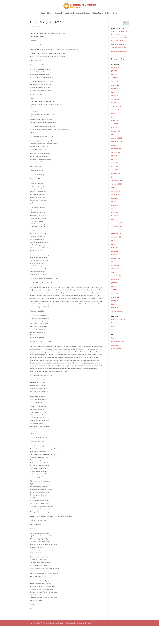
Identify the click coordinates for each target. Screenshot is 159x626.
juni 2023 (114, 202)
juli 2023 (114, 198)
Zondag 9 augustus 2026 (119, 48)
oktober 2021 (115, 272)
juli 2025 (114, 113)
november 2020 (116, 311)
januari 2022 (115, 262)
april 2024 (114, 166)
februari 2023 (115, 216)
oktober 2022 (115, 230)
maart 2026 (115, 85)
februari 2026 (115, 89)
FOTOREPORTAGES (118, 319)
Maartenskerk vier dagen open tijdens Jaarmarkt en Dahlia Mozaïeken (119, 38)
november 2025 (116, 99)
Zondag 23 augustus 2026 (119, 31)
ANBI (107, 13)
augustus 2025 (116, 110)
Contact (115, 13)
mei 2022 (114, 248)
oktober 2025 (115, 103)
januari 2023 (115, 219)
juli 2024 (114, 156)
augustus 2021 (116, 279)
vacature (114, 330)
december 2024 (116, 138)
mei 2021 (114, 290)
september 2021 (116, 276)
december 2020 (116, 308)
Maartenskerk (69, 13)
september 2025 (116, 106)
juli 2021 (114, 283)
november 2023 (116, 184)
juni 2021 (114, 286)
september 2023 (116, 191)
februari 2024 (115, 173)
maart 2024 (115, 170)
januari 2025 (115, 135)
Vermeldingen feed (117, 342)
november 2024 (116, 142)
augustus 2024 (116, 152)
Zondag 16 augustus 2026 (119, 44)
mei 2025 (114, 120)
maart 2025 (115, 127)
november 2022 (116, 226)
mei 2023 (114, 205)
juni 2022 (114, 244)
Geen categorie (116, 323)
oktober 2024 (115, 145)
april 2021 (114, 293)
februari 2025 (115, 131)
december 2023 (116, 180)
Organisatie (58, 13)
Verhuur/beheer (97, 13)
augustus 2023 (116, 195)
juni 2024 (114, 159)
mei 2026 (114, 78)
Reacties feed (115, 345)
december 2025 (116, 96)
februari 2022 (115, 258)
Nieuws (49, 13)
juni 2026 (114, 74)
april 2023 (114, 209)
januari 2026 (115, 92)
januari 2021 (115, 304)
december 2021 (116, 265)
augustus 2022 (116, 237)
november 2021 (116, 269)
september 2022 (116, 233)
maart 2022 (115, 255)
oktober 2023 (115, 188)
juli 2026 (114, 71)
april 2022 (114, 251)
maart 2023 (115, 212)
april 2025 (114, 124)
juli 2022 (114, 241)
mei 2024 (114, 163)
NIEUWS (114, 326)
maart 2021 (115, 297)
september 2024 (116, 149)
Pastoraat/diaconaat (83, 13)
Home (43, 13)
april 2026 (114, 82)
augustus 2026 (116, 67)
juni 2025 (114, 117)
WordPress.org (116, 349)
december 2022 (116, 223)
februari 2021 (115, 301)
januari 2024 (115, 177)
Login (113, 338)
